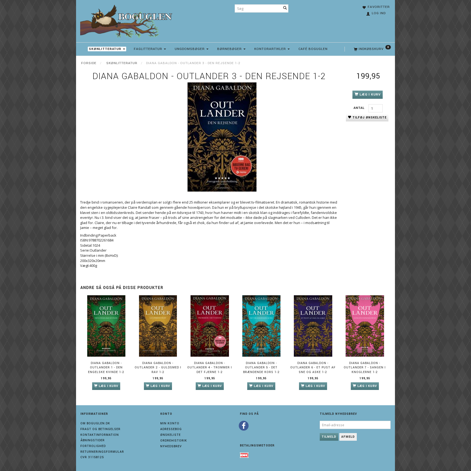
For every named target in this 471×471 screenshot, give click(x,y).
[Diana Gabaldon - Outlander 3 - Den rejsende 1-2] (222, 137)
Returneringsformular (102, 452)
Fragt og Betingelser (100, 429)
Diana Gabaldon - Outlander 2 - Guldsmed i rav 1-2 (158, 367)
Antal (360, 108)
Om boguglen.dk (95, 423)
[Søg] (285, 8)
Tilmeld (329, 437)
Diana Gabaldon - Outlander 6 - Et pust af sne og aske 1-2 (313, 367)
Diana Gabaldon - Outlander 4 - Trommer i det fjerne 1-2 (209, 367)
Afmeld (348, 437)
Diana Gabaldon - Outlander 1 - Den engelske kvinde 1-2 (106, 367)
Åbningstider (92, 440)
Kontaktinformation (99, 435)
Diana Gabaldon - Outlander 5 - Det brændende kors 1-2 (261, 367)
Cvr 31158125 (92, 457)
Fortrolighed (93, 446)
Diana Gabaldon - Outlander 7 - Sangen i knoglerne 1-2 (365, 367)
